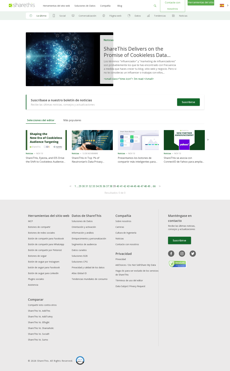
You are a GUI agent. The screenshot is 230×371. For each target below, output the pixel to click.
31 (86, 186)
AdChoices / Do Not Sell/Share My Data (135, 264)
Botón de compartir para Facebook (46, 238)
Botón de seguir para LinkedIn (43, 273)
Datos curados (79, 250)
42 (124, 186)
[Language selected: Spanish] (224, 5)
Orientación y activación (84, 226)
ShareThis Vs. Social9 (38, 333)
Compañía (105, 5)
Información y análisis (83, 232)
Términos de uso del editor (129, 280)
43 (128, 186)
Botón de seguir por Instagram (43, 261)
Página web (115, 15)
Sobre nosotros (123, 221)
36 (104, 186)
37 (107, 186)
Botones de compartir (39, 226)
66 (154, 186)
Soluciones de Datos (84, 5)
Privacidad (120, 259)
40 (117, 186)
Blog (119, 5)
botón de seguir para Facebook (44, 267)
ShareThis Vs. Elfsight (38, 322)
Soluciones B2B (80, 255)
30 (83, 186)
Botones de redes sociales (41, 232)
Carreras (119, 226)
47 (142, 186)
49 (148, 186)
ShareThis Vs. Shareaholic (41, 328)
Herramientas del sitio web (56, 5)
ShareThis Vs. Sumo (38, 339)
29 (80, 186)
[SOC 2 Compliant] (80, 361)
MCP (30, 221)
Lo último (41, 15)
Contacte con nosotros (127, 244)
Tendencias (160, 15)
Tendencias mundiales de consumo (89, 279)
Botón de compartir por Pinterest (45, 250)
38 (111, 186)
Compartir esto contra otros (42, 304)
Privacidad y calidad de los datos (88, 267)
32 (90, 186)
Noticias (183, 15)
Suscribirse (188, 102)
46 (138, 186)
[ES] (224, 5)
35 (100, 186)
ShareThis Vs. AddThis (39, 310)
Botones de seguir (37, 255)
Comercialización (87, 15)
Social (62, 15)
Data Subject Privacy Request (130, 286)
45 (135, 186)
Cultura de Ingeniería (125, 232)
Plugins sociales (36, 279)
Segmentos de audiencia (84, 244)
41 (121, 186)
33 (93, 186)
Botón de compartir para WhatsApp (46, 244)
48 (145, 186)
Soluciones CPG (80, 261)
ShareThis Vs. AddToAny (40, 316)
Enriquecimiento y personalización (89, 238)
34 (97, 186)
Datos (138, 15)
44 (131, 186)
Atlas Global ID (79, 273)
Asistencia (33, 284)
